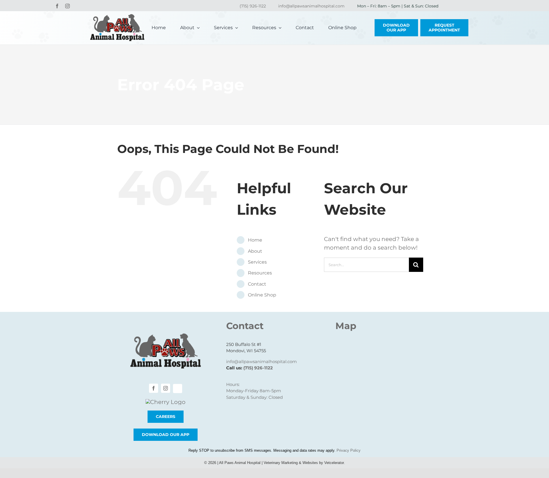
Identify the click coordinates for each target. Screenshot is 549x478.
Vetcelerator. (334, 463)
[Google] (77, 6)
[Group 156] (166, 402)
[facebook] (57, 6)
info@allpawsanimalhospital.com (311, 6)
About (255, 251)
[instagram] (67, 6)
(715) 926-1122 (253, 6)
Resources (260, 273)
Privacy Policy (349, 450)
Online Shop (262, 295)
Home (255, 240)
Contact (257, 284)
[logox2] (117, 16)
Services (257, 262)
